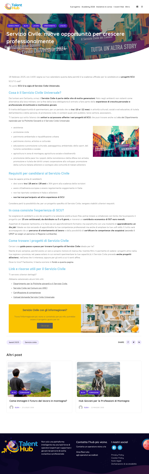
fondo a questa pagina (62, 262)
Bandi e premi (14, 26)
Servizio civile (31, 342)
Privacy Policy (117, 455)
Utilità (63, 26)
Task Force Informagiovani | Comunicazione (31, 49)
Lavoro (36, 26)
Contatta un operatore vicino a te (91, 446)
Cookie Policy (117, 458)
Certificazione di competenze (27, 292)
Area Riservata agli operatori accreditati (87, 453)
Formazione (24, 392)
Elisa (17, 407)
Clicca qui (45, 326)
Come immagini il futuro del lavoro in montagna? (38, 400)
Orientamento (49, 26)
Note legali (116, 461)
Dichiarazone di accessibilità (123, 464)
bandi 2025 (14, 342)
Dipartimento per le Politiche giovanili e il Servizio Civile (40, 283)
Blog (26, 26)
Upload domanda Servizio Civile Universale (33, 297)
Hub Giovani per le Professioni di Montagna (104, 400)
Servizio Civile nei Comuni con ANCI (30, 288)
